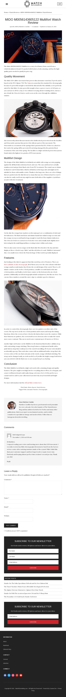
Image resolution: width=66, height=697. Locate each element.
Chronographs (43, 389)
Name (6, 498)
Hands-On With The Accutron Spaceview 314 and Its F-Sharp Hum (26, 593)
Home (6, 12)
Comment (8, 479)
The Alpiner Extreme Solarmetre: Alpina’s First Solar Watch (23, 590)
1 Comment (35, 26)
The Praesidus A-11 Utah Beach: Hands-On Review (20, 597)
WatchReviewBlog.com (21, 688)
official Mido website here (33, 383)
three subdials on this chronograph (15, 264)
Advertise (5, 663)
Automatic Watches (32, 389)
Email (6, 507)
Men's (30, 387)
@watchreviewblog (21, 417)
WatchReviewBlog (33, 4)
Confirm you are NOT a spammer (16, 531)
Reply (8, 461)
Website (6, 516)
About (4, 641)
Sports (34, 387)
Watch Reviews (14, 12)
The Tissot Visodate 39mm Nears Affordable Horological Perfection (26, 587)
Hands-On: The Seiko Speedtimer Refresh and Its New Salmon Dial (26, 583)
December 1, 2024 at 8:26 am (22, 437)
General (5, 659)
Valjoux (29, 83)
